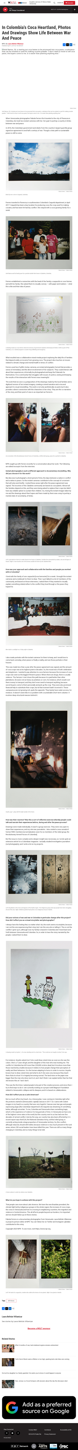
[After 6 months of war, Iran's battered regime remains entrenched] (8, 1348)
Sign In (60, 3)
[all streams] (75, 9)
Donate (70, 3)
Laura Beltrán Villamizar (15, 44)
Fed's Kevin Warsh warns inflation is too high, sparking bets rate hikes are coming (42, 1359)
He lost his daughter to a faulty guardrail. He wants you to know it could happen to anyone (31, 1373)
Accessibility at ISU (65, 1430)
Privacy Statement (50, 1434)
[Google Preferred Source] (39, 1407)
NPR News (11, 1301)
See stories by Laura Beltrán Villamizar (17, 1321)
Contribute (47, 1430)
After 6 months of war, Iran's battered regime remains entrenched (36, 1345)
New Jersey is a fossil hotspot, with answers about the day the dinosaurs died (41, 1381)
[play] (5, 9)
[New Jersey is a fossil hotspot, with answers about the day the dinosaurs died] (8, 1384)
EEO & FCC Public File (35, 1434)
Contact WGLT (33, 1430)
